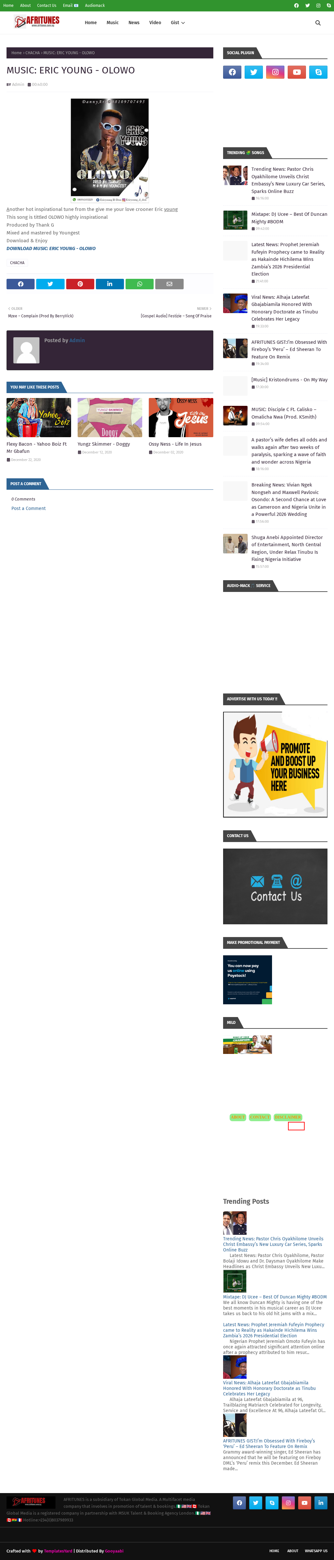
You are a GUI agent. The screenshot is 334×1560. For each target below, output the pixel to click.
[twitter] (307, 5)
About (25, 5)
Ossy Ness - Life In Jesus (175, 444)
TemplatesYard (58, 1551)
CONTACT (260, 1117)
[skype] (328, 5)
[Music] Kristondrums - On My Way (289, 380)
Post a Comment (28, 508)
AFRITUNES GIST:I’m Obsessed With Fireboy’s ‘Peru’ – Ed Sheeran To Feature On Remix (289, 349)
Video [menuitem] (155, 22)
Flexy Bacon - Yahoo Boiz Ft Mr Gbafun (37, 447)
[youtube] (297, 72)
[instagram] (318, 5)
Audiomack (95, 5)
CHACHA (32, 53)
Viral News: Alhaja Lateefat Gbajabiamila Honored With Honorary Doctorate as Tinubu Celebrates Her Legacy (284, 308)
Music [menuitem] (113, 22)
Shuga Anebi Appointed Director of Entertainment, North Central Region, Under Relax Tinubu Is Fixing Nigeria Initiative (287, 548)
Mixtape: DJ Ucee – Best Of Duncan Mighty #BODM (289, 218)
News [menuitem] (134, 22)
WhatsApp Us (316, 1551)
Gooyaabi (114, 1551)
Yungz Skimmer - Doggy (104, 444)
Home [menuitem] (91, 22)
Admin (18, 84)
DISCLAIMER (288, 1117)
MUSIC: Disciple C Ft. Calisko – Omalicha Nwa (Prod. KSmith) (283, 413)
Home (8, 5)
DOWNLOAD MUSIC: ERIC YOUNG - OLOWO (51, 248)
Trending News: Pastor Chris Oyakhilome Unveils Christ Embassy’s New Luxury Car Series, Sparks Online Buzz (288, 180)
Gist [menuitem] (175, 22)
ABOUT (238, 1117)
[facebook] (296, 5)
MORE (295, 1126)
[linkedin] (320, 1502)
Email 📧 (71, 5)
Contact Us (46, 5)
